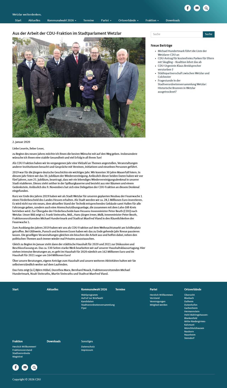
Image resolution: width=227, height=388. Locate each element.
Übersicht (189, 295)
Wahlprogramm (89, 295)
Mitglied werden (158, 305)
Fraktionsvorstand (22, 350)
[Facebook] (187, 8)
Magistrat (17, 356)
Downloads (173, 20)
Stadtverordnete (21, 353)
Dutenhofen (190, 305)
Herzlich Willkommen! (24, 346)
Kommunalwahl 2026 (60, 20)
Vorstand (155, 298)
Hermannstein (192, 311)
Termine (88, 20)
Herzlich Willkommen (161, 295)
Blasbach (189, 298)
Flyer (84, 308)
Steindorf (189, 338)
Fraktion (151, 20)
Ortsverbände (127, 20)
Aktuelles (34, 20)
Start (18, 20)
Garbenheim (191, 308)
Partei (105, 20)
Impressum (87, 350)
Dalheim (188, 301)
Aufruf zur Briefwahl (92, 298)
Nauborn (189, 331)
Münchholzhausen (194, 328)
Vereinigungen (157, 301)
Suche (208, 34)
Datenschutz (88, 346)
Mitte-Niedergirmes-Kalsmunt (195, 323)
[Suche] (206, 8)
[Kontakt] (197, 8)
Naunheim (189, 335)
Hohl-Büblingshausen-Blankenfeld (196, 317)
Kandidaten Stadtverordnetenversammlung (96, 303)
